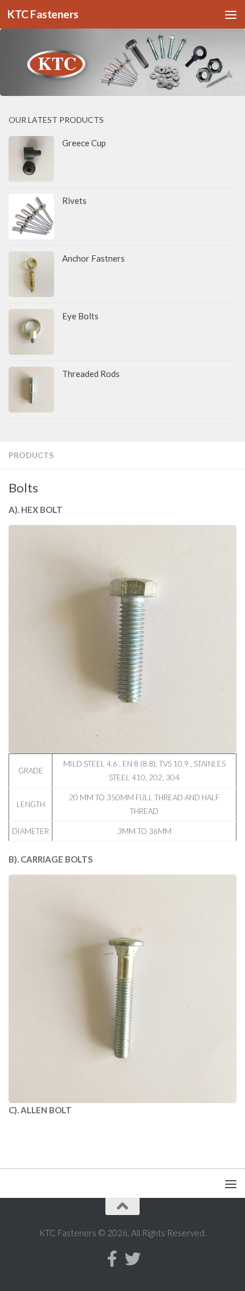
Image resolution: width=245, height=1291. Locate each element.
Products (31, 455)
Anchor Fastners (93, 258)
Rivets (74, 200)
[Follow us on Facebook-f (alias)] (112, 1259)
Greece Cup (84, 143)
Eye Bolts (80, 316)
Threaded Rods (91, 373)
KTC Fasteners (43, 14)
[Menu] (231, 14)
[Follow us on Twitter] (133, 1259)
